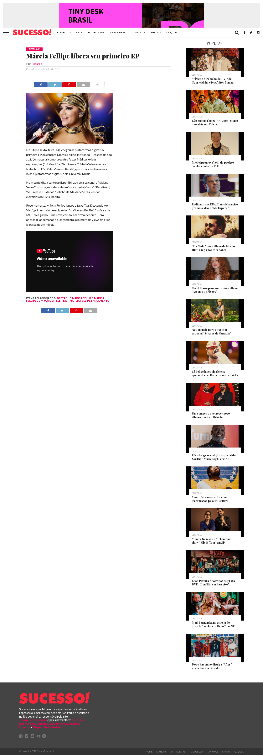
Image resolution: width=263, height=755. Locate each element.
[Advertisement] (147, 140)
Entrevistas (96, 32)
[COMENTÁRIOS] (98, 83)
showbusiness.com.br (33, 720)
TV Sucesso (118, 32)
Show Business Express (45, 723)
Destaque (64, 298)
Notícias (76, 32)
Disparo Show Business (48, 727)
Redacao (37, 63)
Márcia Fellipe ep (56, 300)
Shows (156, 32)
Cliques (172, 32)
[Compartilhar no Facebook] (41, 83)
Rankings (138, 32)
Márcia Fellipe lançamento (89, 300)
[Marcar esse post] (69, 83)
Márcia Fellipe (82, 298)
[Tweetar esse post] (55, 83)
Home (61, 32)
